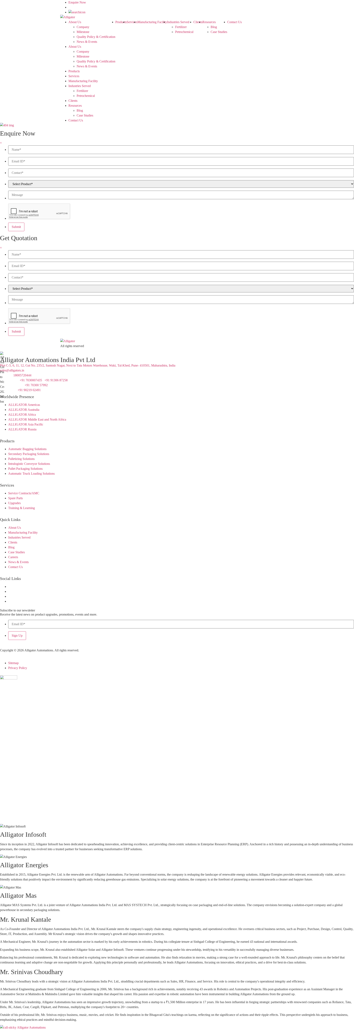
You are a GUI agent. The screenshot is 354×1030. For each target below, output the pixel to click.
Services (132, 22)
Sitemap (13, 663)
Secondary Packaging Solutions (28, 454)
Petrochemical (184, 32)
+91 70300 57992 (37, 385)
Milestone (83, 32)
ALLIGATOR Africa (22, 414)
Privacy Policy (17, 668)
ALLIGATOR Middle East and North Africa (37, 419)
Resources (209, 22)
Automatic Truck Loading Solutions (31, 473)
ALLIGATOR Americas (24, 404)
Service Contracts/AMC (23, 493)
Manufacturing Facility (152, 22)
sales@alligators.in (12, 370)
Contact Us (234, 22)
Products (121, 22)
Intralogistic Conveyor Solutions (29, 463)
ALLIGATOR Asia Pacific (25, 424)
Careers (13, 557)
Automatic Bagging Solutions (27, 449)
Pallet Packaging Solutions (25, 468)
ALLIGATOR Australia (23, 409)
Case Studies (219, 32)
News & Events (87, 41)
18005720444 (22, 375)
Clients (197, 22)
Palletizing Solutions (21, 459)
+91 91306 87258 (56, 380)
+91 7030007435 (31, 380)
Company (83, 27)
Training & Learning (21, 508)
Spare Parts (15, 498)
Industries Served (178, 22)
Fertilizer (181, 27)
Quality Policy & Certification (96, 36)
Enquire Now (77, 2)
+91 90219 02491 (30, 390)
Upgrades (14, 503)
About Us (74, 22)
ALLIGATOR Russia (22, 429)
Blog (214, 27)
